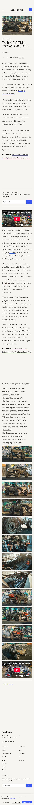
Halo (4, 684)
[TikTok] (14, 741)
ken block (10, 684)
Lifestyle (4, 760)
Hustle (4, 750)
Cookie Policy (11, 798)
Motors (4, 39)
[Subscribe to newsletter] (30, 9)
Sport (4, 770)
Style (3, 766)
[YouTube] (11, 741)
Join (29, 202)
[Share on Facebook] (10, 57)
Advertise (21, 753)
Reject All (16, 802)
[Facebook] (6, 741)
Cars (9, 39)
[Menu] (3, 9)
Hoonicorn (6, 283)
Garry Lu (6, 52)
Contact (21, 760)
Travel (4, 757)
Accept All (26, 802)
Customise (6, 802)
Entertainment (6, 753)
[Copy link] (3, 57)
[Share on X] (7, 57)
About (21, 750)
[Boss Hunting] (17, 10)
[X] (8, 741)
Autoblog (12, 252)
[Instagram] (3, 741)
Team (20, 757)
